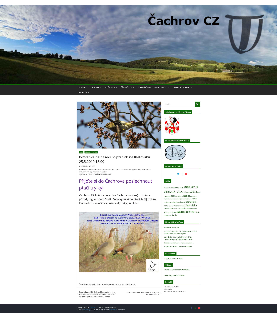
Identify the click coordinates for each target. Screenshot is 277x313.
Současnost (110, 87)
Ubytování (83, 92)
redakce (92, 166)
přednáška (190, 205)
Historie (95, 87)
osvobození (181, 202)
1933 (174, 188)
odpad (174, 202)
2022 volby (187, 192)
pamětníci (190, 201)
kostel (194, 198)
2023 (194, 192)
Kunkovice (167, 202)
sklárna (166, 208)
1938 (177, 188)
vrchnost (189, 208)
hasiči (186, 195)
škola (174, 215)
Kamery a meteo (160, 87)
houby (172, 199)
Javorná (183, 199)
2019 (194, 187)
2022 (180, 192)
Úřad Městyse (126, 87)
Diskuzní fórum (144, 87)
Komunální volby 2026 (172, 228)
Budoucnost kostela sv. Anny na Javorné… (178, 243)
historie (166, 199)
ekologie (179, 196)
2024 (198, 192)
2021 (173, 192)
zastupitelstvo (185, 211)
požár (166, 206)
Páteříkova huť (179, 206)
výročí (170, 212)
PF (198, 202)
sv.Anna (171, 208)
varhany (183, 208)
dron (173, 195)
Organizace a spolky (181, 87)
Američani (167, 196)
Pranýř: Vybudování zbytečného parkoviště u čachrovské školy (142, 293)
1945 (181, 188)
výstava (174, 212)
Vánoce (194, 208)
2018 (187, 187)
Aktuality (82, 87)
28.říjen (166, 188)
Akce (81, 152)
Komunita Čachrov (91, 152)
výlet (165, 212)
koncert (188, 199)
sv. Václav (177, 208)
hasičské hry (193, 196)
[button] (87, 87)
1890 (170, 188)
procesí (171, 206)
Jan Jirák (177, 199)
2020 (167, 192)
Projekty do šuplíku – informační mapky (178, 246)
